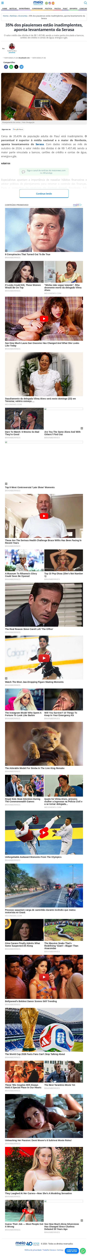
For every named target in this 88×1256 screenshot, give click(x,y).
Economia (23, 16)
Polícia (57, 8)
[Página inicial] (38, 3)
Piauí (65, 8)
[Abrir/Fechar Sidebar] (2, 2)
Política (48, 8)
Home (4, 8)
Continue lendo (44, 193)
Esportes (73, 8)
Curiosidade (37, 8)
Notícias (13, 8)
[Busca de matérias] (85, 3)
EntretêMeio (24, 8)
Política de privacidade (33, 1250)
